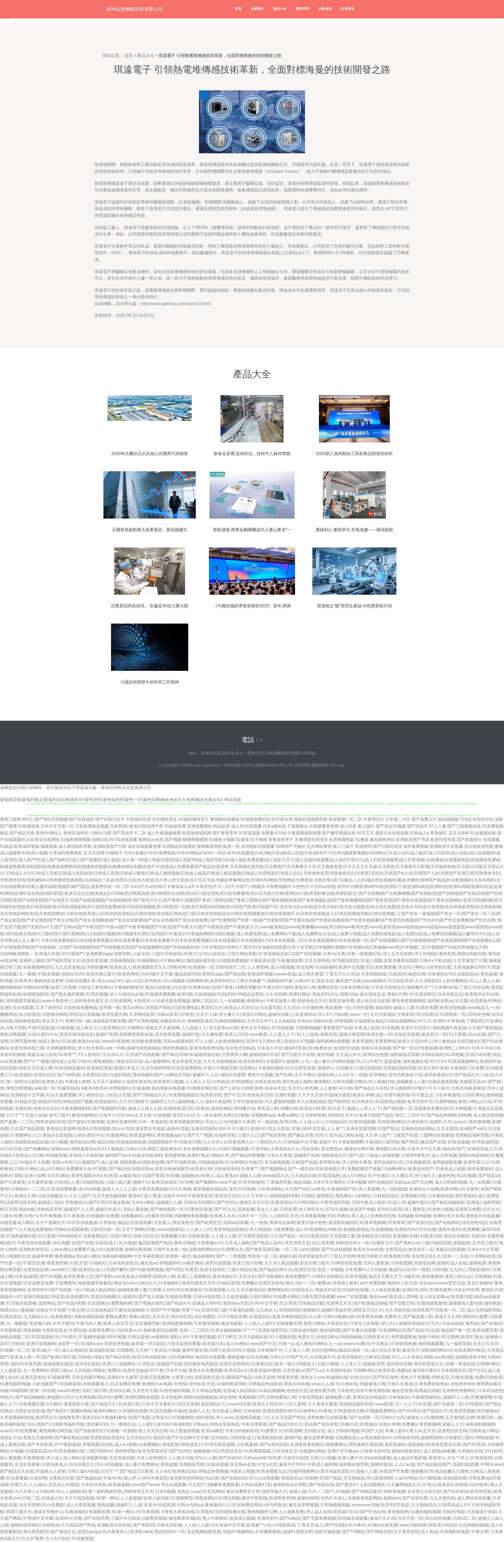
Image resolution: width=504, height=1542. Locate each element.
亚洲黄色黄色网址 (307, 1444)
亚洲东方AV (406, 1229)
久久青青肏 (73, 1216)
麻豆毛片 (410, 1350)
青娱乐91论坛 (325, 994)
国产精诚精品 (88, 1478)
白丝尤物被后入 (52, 1196)
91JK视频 (454, 1054)
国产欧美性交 (208, 1222)
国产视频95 (206, 1182)
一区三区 (289, 1249)
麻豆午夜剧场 (254, 1498)
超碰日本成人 (126, 1068)
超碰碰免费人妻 (132, 1290)
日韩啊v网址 (394, 1169)
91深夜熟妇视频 (390, 1101)
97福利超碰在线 (21, 1236)
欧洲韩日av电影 (157, 1384)
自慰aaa (402, 1182)
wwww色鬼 (285, 974)
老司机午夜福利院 (174, 1424)
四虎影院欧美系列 (107, 1437)
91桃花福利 (432, 1054)
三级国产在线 (405, 1135)
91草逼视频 (249, 833)
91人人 (398, 1357)
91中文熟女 (377, 1343)
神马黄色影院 (35, 1531)
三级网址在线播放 (436, 1135)
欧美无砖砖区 (251, 1061)
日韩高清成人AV (454, 1505)
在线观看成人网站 (17, 1222)
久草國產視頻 (268, 1531)
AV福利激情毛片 (193, 819)
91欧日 (255, 1162)
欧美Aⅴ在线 (88, 1041)
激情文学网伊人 (48, 1511)
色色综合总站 (46, 1108)
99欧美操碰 (394, 1491)
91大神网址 (133, 1028)
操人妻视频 (10, 1458)
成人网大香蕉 (310, 974)
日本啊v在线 (445, 987)
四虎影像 (246, 1209)
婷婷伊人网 (164, 1276)
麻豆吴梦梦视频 (318, 1437)
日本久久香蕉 (279, 1155)
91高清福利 (42, 1337)
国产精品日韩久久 (275, 1269)
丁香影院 (474, 1021)
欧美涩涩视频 (462, 1411)
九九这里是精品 (70, 967)
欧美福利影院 (12, 1424)
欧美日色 (288, 1122)
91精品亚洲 (228, 1283)
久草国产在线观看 (142, 1054)
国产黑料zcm (407, 1243)
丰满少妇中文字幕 (308, 1128)
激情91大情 (491, 1290)
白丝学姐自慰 (438, 967)
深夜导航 (122, 954)
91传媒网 (95, 1216)
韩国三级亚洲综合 (164, 1149)
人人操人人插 (196, 1525)
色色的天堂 (297, 1390)
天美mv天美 (334, 954)
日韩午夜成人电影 (368, 1202)
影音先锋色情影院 (289, 1316)
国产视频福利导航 (109, 1108)
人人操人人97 (199, 1229)
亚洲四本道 (490, 1061)
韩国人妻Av (49, 1041)
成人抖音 (348, 826)
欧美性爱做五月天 (199, 1283)
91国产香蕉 (222, 987)
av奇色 (318, 1189)
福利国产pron (117, 1155)
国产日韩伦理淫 (387, 846)
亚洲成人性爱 (47, 954)
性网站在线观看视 (71, 1229)
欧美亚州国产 (420, 1169)
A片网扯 (54, 1404)
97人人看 (437, 826)
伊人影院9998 (379, 1478)
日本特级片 (417, 1122)
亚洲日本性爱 (478, 1054)
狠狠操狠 (201, 1451)
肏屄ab (472, 1323)
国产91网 (283, 1075)
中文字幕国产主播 (470, 960)
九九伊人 (457, 1269)
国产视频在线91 (149, 1303)
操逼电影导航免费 (109, 1021)
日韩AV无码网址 (199, 1202)
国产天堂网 (422, 1182)
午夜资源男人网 (280, 1001)
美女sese (106, 981)
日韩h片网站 (26, 1169)
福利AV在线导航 (25, 1364)
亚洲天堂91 (44, 1075)
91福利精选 (92, 1182)
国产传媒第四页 (89, 1431)
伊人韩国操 (259, 1229)
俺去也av (148, 1263)
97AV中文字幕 (263, 1303)
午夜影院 (405, 1014)
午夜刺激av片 (210, 1243)
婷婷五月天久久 (368, 1310)
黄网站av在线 (151, 839)
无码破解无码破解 (414, 1216)
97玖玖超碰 (337, 1209)
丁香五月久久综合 (342, 974)
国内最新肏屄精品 (201, 1364)
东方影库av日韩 (223, 1028)
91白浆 (212, 1478)
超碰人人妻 (403, 1007)
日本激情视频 (206, 1323)
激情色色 (447, 954)
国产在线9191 (234, 1478)
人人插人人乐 (197, 1081)
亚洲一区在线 (42, 1390)
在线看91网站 (312, 1451)
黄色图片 (55, 1397)
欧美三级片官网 (247, 1263)
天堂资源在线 (121, 1458)
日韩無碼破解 (308, 1028)
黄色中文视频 (260, 1075)
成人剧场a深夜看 (439, 1451)
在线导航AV (468, 1041)
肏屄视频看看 (431, 1343)
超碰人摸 (297, 1491)
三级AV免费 (11, 1216)
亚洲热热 (23, 1108)
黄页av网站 (133, 1007)
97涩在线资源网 (219, 1444)
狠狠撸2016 (422, 1471)
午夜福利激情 (270, 1068)
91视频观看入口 (219, 1290)
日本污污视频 (322, 1458)
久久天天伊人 (254, 1196)
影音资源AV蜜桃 (265, 1370)
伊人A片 (389, 1323)
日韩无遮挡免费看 (318, 1296)
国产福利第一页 (397, 1108)
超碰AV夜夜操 (138, 1249)
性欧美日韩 (190, 1142)
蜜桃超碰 (235, 1357)
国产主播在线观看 (359, 1330)
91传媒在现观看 (353, 1518)
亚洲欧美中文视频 (446, 846)
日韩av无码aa (190, 1505)
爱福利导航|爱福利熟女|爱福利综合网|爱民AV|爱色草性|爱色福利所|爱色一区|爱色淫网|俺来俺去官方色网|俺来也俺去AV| (111, 799)
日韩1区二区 (464, 1518)
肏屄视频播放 (403, 1337)
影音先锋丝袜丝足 (76, 1034)
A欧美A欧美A (94, 1088)
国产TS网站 (353, 1531)
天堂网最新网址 (61, 1048)
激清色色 (446, 1175)
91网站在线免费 (346, 1263)
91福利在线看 (356, 1290)
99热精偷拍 (351, 1337)
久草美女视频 (419, 1357)
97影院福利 (329, 1175)
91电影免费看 (178, 1296)
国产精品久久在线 (371, 1088)
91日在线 (427, 1229)
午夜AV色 (112, 1478)
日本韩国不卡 (269, 1350)
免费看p (249, 1283)
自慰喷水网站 (55, 1014)
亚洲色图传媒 (94, 1458)
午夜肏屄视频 (203, 1337)
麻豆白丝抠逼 (158, 987)
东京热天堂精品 (240, 1048)
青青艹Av (190, 1310)
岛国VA (478, 1236)
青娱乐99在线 (297, 1384)
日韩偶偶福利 (122, 960)
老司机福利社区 (388, 1162)
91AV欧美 (478, 1484)
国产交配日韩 (401, 1303)
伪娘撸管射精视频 (191, 1216)
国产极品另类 (300, 1135)
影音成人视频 (242, 1518)
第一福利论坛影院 (23, 1081)
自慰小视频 (327, 1364)
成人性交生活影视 (373, 1001)
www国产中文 (263, 1343)
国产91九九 (225, 1209)
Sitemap (337, 765)
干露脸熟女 (297, 826)
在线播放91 (132, 1216)
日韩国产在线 (304, 1162)
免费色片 (392, 1316)
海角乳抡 (328, 1034)
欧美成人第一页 (25, 1357)
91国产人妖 (372, 1431)
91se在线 (477, 1034)
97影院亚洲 (34, 1263)
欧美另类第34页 (153, 1451)
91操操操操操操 (131, 1142)
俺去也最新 (231, 1323)
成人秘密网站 (157, 1061)
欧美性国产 (422, 1310)
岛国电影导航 (191, 1464)
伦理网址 (247, 1068)
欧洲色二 (447, 1048)
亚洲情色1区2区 (179, 1108)
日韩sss (200, 1424)
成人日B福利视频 (451, 1182)
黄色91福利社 (76, 833)
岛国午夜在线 (138, 1081)
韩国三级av (61, 1370)
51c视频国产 (87, 1162)
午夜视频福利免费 (304, 833)
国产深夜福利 (270, 1276)
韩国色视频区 (175, 1048)
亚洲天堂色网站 (234, 1364)
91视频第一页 (201, 967)
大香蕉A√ (161, 1417)
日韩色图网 (401, 1263)
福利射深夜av (440, 1001)
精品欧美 (221, 826)
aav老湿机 (444, 1357)
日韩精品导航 (311, 1303)
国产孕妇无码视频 (51, 819)
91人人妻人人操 (485, 981)
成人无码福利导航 (484, 1310)
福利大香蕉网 (217, 1101)
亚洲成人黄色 (345, 1283)
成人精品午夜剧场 (410, 1458)
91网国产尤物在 (291, 846)
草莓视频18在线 (97, 1444)
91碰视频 (65, 1028)
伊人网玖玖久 (311, 1209)
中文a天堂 (267, 1464)
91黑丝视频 (97, 994)
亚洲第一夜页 (178, 1256)
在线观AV (275, 1061)
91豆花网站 (213, 1491)
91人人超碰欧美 (71, 1491)
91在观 (424, 1404)
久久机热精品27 (102, 1310)
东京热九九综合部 (424, 1491)
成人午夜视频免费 (164, 833)
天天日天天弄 (485, 1343)
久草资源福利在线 (17, 1417)
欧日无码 (8, 1209)
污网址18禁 (101, 833)
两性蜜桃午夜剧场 (365, 1444)
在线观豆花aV (473, 1081)
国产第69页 (339, 1101)
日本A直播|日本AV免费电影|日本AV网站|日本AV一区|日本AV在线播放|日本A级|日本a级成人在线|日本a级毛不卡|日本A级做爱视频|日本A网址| (255, 853)
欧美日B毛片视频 (239, 1350)
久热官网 (38, 1478)
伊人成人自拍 (318, 1511)
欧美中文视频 (351, 967)
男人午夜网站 (215, 1518)
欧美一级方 (285, 1364)
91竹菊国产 (72, 954)
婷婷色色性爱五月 (91, 1001)
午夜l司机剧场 (41, 1028)
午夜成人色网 (77, 1081)
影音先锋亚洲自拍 (206, 1048)
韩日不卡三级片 (233, 1128)
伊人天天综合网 (152, 1431)
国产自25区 (180, 1451)
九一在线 (358, 1075)
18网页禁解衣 (248, 987)
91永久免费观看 (61, 1095)
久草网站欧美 (141, 1014)
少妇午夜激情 (447, 1095)
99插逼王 (306, 1364)
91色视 (112, 1216)
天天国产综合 (297, 1189)
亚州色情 (219, 1437)
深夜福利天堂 (207, 1377)
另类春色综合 (95, 1236)
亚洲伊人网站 (31, 960)
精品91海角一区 (354, 1350)
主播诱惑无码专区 (311, 839)
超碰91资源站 (411, 1323)
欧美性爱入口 (476, 1162)
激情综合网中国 (359, 1149)
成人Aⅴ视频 (125, 1444)
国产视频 (173, 839)
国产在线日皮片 (110, 819)
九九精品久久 (36, 1316)
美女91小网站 (411, 967)
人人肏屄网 (257, 967)
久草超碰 (378, 1269)
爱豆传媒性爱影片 (337, 1471)
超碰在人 (415, 1417)
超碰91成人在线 (452, 1263)
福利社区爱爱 (232, 1075)
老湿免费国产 (297, 1276)
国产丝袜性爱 (415, 1498)
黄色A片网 (397, 994)
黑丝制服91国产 (148, 1075)
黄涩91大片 (211, 1007)
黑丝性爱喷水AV (86, 1175)
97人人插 (203, 1041)
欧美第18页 (462, 1296)
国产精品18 (489, 1175)
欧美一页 (231, 846)
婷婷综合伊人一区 (352, 1243)
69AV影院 (204, 1417)
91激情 (242, 839)
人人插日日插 (180, 1458)
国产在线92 (491, 1323)
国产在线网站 (447, 1222)
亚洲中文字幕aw (342, 1451)
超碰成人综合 (50, 1202)
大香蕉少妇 (181, 1377)
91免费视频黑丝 (183, 1095)
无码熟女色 (314, 1431)
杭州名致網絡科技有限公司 (134, 9)
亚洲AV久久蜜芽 (122, 1377)
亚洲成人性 (51, 1498)
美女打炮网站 (479, 1283)
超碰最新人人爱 (411, 1081)
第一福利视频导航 (105, 1491)
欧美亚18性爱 (313, 1108)
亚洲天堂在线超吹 (369, 1397)
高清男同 (363, 846)
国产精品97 (57, 1411)
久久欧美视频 (235, 1296)
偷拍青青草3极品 (184, 1518)
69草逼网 (343, 1021)
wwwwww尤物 (365, 1505)
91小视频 (59, 1142)
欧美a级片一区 (46, 1350)
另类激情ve (75, 1202)
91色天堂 (78, 1263)
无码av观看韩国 (178, 1041)
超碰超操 (461, 1243)
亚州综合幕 (119, 1390)
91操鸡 (180, 1411)
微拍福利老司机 (201, 960)
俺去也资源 (402, 1390)
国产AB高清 (68, 1075)
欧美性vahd (141, 1531)
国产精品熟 (234, 974)
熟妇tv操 (27, 1209)
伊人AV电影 (425, 954)
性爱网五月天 (338, 1303)
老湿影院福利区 (343, 1222)
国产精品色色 (273, 1135)
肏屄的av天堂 (235, 1303)
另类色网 (315, 1417)
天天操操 (82, 1370)
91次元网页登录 (300, 1068)
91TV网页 (227, 1337)
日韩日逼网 (138, 1337)
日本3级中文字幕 (157, 974)
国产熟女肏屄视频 (67, 994)
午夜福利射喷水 (128, 987)
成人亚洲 (109, 1162)
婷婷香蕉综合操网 (160, 1330)
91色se (304, 1021)
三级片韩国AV (99, 1451)
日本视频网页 (417, 1162)
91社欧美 (493, 1451)
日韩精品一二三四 (28, 1189)
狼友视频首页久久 (149, 967)
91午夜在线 (282, 819)
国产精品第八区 (418, 1316)
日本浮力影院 (295, 1458)
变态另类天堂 (297, 1243)
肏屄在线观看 (218, 1263)
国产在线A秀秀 (71, 1303)
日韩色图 (162, 1115)
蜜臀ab (323, 1283)
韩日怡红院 (181, 1316)
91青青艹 (67, 1054)
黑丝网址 (343, 1196)
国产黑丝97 (347, 1484)
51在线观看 (336, 1417)
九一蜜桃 (27, 974)
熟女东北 (325, 981)
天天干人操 (206, 1014)
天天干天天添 (310, 1095)
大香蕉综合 (395, 1249)
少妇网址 (362, 1196)
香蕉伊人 (437, 1458)
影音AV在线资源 (159, 1505)
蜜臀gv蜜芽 (116, 1316)
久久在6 (162, 1471)
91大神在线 (347, 1384)
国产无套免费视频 (319, 1518)
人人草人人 (350, 1364)
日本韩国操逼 (373, 974)
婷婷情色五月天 (138, 1491)
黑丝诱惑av (331, 1149)
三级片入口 (248, 1135)
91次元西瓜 (278, 1128)
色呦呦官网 (99, 1511)
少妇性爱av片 (128, 1330)
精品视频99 (203, 1256)
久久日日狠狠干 (134, 1101)
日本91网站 (260, 1296)
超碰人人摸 (250, 1175)
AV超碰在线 (337, 1377)
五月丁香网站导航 (138, 1229)
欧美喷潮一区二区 (345, 819)
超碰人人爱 (366, 1471)
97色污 (31, 1216)
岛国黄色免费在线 (431, 1108)
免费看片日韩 (273, 833)
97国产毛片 (297, 1357)
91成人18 (396, 1202)
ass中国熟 (309, 1249)
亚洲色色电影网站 (418, 1128)
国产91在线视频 (336, 1249)
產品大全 (280, 9)
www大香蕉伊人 (57, 1001)
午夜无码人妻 (88, 1323)
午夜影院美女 (54, 1330)
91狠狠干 (114, 853)
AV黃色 (187, 1014)
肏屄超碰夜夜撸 (447, 1162)
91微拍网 (434, 1417)
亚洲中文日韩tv (260, 1041)
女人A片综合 (57, 1538)
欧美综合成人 (91, 1269)
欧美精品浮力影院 (374, 1236)
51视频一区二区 (15, 1350)
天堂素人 (162, 1222)
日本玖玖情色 (93, 1484)
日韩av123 (135, 1149)
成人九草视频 (444, 1155)
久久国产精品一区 (287, 1236)
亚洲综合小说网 (423, 1189)
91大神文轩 (362, 1101)
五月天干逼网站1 (108, 1081)
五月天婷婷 (458, 833)
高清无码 (90, 1417)
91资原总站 (317, 1236)
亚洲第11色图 (467, 1209)
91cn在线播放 (110, 1464)
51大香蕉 (457, 1034)
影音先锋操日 (350, 1357)
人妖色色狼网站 (229, 1041)
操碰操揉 (48, 846)
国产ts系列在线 (274, 1444)
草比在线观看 (173, 1484)
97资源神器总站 (273, 954)
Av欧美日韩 (431, 1236)
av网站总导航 (177, 1075)
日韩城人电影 (90, 1357)
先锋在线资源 (267, 1081)
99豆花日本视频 (85, 1014)
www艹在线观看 (352, 1296)
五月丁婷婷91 (48, 1007)
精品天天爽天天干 (385, 1276)
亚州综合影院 (389, 1209)
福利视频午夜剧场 (449, 1028)
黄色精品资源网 (61, 1128)
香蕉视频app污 (171, 1135)
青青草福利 (362, 1041)
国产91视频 (51, 1276)
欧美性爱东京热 (446, 1444)
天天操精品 (353, 1478)
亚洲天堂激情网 (121, 1122)
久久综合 (291, 1007)
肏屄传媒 (325, 1054)
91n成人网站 (88, 1256)
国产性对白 (227, 1202)
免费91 (114, 1370)
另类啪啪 (482, 1276)
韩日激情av (487, 1411)
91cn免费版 (53, 1505)
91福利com (91, 1343)
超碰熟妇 (189, 1175)
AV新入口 (192, 954)
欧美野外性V (222, 981)
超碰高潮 (114, 1249)
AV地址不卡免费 (34, 1162)
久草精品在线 (470, 1451)
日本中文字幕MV (328, 1182)
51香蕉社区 (262, 1364)
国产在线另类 (96, 1518)
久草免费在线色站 (431, 1384)
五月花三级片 (484, 1243)
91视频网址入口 (25, 1135)
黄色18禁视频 (13, 1034)
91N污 (321, 1135)
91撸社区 (349, 1424)
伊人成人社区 (129, 981)
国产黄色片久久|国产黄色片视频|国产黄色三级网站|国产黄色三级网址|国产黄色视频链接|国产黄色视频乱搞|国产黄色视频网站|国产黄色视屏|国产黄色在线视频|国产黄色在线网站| (298, 900)
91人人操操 (307, 1034)
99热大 (6, 1397)
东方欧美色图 (167, 1034)
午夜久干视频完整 (220, 1068)
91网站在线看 (36, 987)
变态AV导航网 (242, 1189)
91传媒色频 (56, 1155)
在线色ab (50, 1525)
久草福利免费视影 (65, 853)
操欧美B (383, 1007)
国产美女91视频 (391, 826)
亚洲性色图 (285, 1095)
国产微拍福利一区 (167, 1209)
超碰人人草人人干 (364, 1108)
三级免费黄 (282, 1229)
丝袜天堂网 (264, 1377)
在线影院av (467, 974)
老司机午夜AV (425, 1370)
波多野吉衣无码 (452, 1431)
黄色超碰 (488, 974)
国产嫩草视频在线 (339, 833)
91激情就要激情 (432, 1303)
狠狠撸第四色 (209, 846)
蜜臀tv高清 (328, 987)
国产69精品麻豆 (366, 1491)
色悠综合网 (424, 1263)
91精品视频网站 (401, 1021)
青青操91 (438, 833)
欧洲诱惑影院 (35, 994)
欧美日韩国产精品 (376, 1115)
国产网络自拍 (379, 1531)
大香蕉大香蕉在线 (177, 1511)
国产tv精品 (290, 1518)
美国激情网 (174, 1155)
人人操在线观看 (385, 1290)
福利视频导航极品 (23, 1001)
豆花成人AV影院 (63, 1484)
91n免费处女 (320, 1048)
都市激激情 (432, 1276)
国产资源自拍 (419, 1222)
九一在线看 (479, 1182)
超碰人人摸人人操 (145, 1108)
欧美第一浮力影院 (148, 1343)
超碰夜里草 (374, 1364)
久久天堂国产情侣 (288, 1417)
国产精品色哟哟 (441, 1115)
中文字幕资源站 (148, 1256)
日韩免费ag (479, 1478)
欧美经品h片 (236, 1370)
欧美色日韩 (201, 1169)
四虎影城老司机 (272, 1330)
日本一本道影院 (152, 1122)
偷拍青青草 (69, 1417)
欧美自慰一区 (379, 1034)
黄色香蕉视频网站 (409, 1001)
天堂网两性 (65, 1283)
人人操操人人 (194, 1028)
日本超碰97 (169, 1283)
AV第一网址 (107, 1498)
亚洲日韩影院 (36, 1296)
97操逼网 (141, 1088)
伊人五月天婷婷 (397, 954)
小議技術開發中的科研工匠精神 (149, 682)
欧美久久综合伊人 (415, 1041)
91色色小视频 (440, 1209)
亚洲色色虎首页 (33, 1249)
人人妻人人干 (282, 1034)
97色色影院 (481, 1458)
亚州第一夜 (109, 1007)
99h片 (464, 1048)
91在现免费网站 (186, 1068)
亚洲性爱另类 (322, 1390)
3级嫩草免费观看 (223, 1484)
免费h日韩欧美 (488, 1377)
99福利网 (19, 1390)
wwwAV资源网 (115, 1041)
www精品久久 (276, 1175)
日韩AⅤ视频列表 (338, 1316)
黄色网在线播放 (224, 819)
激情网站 (322, 1081)
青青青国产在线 (337, 1028)
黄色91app (212, 974)
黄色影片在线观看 (483, 1216)
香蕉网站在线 (405, 1236)
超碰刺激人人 (190, 1101)
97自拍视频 (282, 1028)
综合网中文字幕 (194, 1437)
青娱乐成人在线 (42, 1054)
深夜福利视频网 (117, 1256)
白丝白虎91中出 (43, 1034)
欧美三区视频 (63, 987)
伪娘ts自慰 (323, 1021)
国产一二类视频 (231, 1256)
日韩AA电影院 (206, 1296)
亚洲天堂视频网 (41, 1343)
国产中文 (232, 1095)
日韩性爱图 (363, 1007)
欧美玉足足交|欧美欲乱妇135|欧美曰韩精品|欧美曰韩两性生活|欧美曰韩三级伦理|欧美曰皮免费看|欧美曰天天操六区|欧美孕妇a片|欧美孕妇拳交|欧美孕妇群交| (211, 893)
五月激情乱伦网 (460, 1417)
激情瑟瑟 (170, 1444)
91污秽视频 (430, 1478)
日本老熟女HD (441, 974)
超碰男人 (294, 1061)
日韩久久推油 (400, 1384)
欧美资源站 (281, 1202)
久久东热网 (275, 994)
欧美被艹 (255, 1525)
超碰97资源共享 (336, 1310)
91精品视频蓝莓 (443, 1081)
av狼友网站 (192, 1263)
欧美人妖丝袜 (156, 1498)
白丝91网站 (473, 1095)
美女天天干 (52, 1021)
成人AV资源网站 (311, 1229)
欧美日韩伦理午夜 (146, 826)
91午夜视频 (50, 1216)
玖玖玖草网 (188, 1404)
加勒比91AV (103, 839)
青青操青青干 (280, 839)
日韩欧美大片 (376, 1337)
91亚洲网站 (389, 1330)
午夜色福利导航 (335, 1202)
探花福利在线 (101, 1350)
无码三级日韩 (94, 1390)
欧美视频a (64, 1256)
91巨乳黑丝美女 (227, 1451)
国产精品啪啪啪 (30, 1397)
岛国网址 (46, 1303)
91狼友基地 (118, 1202)
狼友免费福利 (480, 1169)
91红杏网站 (338, 1216)
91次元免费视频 (81, 1397)
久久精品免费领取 (35, 1229)
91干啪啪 (258, 839)
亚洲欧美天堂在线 (114, 1525)
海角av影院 (139, 1316)
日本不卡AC (483, 1048)
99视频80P (169, 1263)
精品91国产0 (165, 1437)
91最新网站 (117, 1135)
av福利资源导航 (231, 1384)
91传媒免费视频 (146, 1041)
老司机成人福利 (297, 1081)
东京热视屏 (171, 1397)
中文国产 (196, 1484)
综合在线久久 (81, 1464)
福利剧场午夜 (280, 981)
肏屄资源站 (465, 1196)
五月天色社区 (138, 1437)
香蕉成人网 (267, 1108)
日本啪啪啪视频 (335, 1505)
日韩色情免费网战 (80, 1007)
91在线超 (127, 1243)
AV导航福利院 (345, 960)
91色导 (110, 1175)
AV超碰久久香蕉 (239, 1122)
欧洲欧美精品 (356, 1229)
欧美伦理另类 (443, 839)
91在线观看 (126, 839)
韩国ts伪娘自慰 (472, 954)
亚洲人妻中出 (350, 1458)
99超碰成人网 (372, 1384)
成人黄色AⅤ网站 (310, 1343)
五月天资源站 (382, 1014)
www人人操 (323, 1384)
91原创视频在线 (69, 1451)
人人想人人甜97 (259, 1323)
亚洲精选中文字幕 (27, 1095)
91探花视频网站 (462, 1061)
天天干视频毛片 (50, 1222)
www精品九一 (480, 1007)
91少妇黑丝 (29, 1014)
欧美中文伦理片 (415, 1028)
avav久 (460, 1122)
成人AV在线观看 (246, 826)
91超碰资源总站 (205, 1054)
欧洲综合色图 (375, 1054)
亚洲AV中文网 (68, 1518)
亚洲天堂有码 (271, 1283)
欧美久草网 (363, 1095)
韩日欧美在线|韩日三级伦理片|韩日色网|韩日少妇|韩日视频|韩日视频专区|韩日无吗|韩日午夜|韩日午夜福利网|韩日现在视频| (120, 934)
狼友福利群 (330, 1330)
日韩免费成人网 (281, 1397)
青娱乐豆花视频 (376, 1048)
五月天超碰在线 (253, 1337)
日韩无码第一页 (105, 1229)
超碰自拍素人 (280, 1014)
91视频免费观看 (160, 994)
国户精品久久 (103, 1404)
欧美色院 (23, 1075)
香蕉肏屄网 (57, 1263)
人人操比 (37, 1484)
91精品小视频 (35, 853)
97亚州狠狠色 (251, 1182)
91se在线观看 (378, 1458)
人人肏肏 (327, 1088)
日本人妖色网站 (151, 1458)
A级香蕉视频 (154, 1518)
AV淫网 (186, 1182)
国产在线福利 (81, 819)
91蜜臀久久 (232, 1249)
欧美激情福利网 (196, 833)
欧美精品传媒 (99, 1068)
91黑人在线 (36, 1115)
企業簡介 (257, 9)
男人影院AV (287, 1041)
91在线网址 (98, 1303)
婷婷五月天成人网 (35, 1068)
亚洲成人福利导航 (483, 1202)
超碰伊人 (325, 1068)
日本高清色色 (490, 1390)
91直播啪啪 (381, 1229)
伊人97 (324, 1014)
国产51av (315, 1370)
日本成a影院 (26, 1276)
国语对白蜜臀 (475, 1316)
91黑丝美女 (11, 1316)
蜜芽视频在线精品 (210, 1189)
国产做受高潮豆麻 (262, 1249)
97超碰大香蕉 (338, 1095)
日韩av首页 (167, 1014)
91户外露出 (379, 1175)
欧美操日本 (213, 1343)
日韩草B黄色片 (415, 1155)
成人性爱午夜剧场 (393, 1095)
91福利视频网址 (303, 1471)
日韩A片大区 (393, 1417)
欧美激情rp (305, 1014)
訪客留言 (348, 9)
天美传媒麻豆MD (469, 967)
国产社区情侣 (455, 1491)
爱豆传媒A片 (225, 1276)
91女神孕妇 (236, 1162)
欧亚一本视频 (330, 1269)
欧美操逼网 (118, 1484)
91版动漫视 (217, 1464)
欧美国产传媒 (362, 1209)
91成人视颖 (371, 960)
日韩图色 (125, 1350)
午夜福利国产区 (341, 1189)
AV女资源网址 (422, 994)
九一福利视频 (394, 1189)
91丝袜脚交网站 (247, 1505)
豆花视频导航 (147, 1323)
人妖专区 (141, 954)
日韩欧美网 (252, 1088)
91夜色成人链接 (450, 1169)
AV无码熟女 (275, 1505)
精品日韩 (105, 1142)
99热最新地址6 (86, 1149)
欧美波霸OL (106, 1101)
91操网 (311, 1478)
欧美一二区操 (455, 1256)
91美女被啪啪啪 (226, 1330)
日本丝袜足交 (450, 994)
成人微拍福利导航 (75, 846)
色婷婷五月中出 (342, 1115)
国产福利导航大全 (63, 960)
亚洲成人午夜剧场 (86, 1155)
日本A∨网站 (143, 1202)
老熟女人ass (312, 1377)
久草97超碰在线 (247, 1101)
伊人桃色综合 (90, 1095)
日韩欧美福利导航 (68, 1424)
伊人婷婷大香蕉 (356, 1162)
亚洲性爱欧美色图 (142, 1397)
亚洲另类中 (37, 1290)
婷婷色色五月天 (312, 1001)
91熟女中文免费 (51, 1310)
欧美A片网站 (254, 1014)
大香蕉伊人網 (234, 1054)
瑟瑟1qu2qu (89, 1531)
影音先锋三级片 (101, 974)
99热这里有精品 (224, 1424)
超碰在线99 (307, 1498)
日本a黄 (340, 1014)
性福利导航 (224, 1135)
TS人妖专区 (89, 1054)
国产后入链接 (151, 1296)
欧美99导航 (481, 1491)
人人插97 (146, 1424)
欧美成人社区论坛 (241, 1007)
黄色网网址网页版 (55, 1431)
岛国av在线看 (236, 1222)
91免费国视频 (257, 1451)
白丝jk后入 (146, 1283)
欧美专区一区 (421, 1249)
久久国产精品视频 (27, 1128)
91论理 (179, 987)
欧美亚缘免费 (341, 1001)
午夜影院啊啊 (350, 1142)
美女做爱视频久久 (200, 1149)
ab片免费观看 (373, 1283)
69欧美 (335, 1229)
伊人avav (224, 1417)
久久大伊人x (214, 1142)
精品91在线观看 (210, 1357)
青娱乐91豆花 (129, 1061)
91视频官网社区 (202, 1088)
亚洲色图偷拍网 (177, 1323)
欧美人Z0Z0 (236, 1034)
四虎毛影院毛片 (313, 1256)
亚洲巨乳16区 (415, 1290)
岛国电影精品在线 (31, 1142)
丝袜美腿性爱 (31, 1404)
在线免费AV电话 (469, 1350)
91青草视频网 (373, 1222)
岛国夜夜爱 (198, 1236)
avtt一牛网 (115, 1048)
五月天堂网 (93, 853)
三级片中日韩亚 (125, 1518)
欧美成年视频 (26, 846)
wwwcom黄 (354, 1343)
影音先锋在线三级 (27, 1048)
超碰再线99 (431, 1437)
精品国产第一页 (455, 1330)
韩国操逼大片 (333, 1155)
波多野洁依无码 (21, 1202)
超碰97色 (191, 1034)
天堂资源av (293, 1370)
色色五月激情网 (37, 1437)
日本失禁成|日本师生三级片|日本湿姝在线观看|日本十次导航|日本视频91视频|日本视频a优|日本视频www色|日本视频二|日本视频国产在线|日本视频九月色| (344, 947)
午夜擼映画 (10, 1330)
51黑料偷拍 (445, 1101)
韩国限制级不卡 (162, 1142)
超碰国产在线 (306, 1155)
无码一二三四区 (194, 1330)
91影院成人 (106, 1243)
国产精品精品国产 (433, 1464)
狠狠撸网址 (336, 1444)
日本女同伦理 (466, 1290)
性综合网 (304, 967)
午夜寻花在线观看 (34, 1243)
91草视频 (390, 1028)
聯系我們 (302, 9)
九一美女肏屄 (208, 1115)
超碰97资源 (106, 1034)
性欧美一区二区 (262, 1256)
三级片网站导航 (241, 954)
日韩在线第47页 (256, 1484)
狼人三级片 (343, 846)
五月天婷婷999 (155, 1068)
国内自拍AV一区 (169, 1531)
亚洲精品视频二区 (252, 1417)
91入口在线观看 (264, 1478)
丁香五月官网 (342, 1256)
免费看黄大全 (78, 1169)
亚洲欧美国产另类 (412, 839)
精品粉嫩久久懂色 (452, 1471)
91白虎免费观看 (381, 967)
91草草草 (23, 981)
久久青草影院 (406, 1531)
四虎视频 (31, 1330)
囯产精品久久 (467, 1075)
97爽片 (419, 1088)
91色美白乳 (129, 1404)
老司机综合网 (82, 1142)
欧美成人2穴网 (29, 1155)
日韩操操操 (205, 994)
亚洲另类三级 (214, 1310)
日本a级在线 (274, 826)
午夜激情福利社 (426, 1397)
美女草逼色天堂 (186, 1061)
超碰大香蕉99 (352, 1034)
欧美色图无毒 (485, 1330)
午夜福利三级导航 (382, 1142)
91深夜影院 (70, 1384)
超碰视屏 (477, 1263)
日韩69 (17, 1343)
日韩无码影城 (169, 1525)
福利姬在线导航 (354, 1464)
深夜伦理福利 (204, 1128)
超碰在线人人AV (332, 1075)
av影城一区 (44, 1088)
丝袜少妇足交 (146, 1236)
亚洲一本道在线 (460, 1364)
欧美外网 (448, 1189)
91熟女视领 (462, 1377)
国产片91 (477, 1370)
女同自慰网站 (324, 1350)
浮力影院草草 (400, 981)
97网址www (491, 1464)
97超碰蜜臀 (58, 1377)
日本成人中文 (269, 1048)
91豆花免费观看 (62, 1189)
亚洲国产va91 (473, 1128)
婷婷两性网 (197, 981)
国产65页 (174, 1269)
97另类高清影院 (253, 1236)
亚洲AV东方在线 (448, 1216)
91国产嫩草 (117, 1269)
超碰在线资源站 (25, 1525)
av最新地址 (129, 1175)
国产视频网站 (273, 1169)
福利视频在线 (415, 1061)
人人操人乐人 (311, 1122)
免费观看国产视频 (364, 1169)
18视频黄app (263, 1115)
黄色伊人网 (305, 987)
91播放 (362, 839)
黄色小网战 (184, 1243)
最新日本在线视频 (392, 833)
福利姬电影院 (27, 1021)
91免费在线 (198, 987)
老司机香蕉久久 (428, 1364)
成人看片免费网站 (141, 1464)
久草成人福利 (237, 1243)
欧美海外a (474, 994)
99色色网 (177, 967)
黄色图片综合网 (390, 1149)
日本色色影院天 (123, 1263)
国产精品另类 (22, 833)
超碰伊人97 (11, 1296)
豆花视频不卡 (322, 1357)
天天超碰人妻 (342, 1236)
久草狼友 (107, 1222)
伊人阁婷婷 (400, 1088)
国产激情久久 (63, 1531)
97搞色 (307, 1196)
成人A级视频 (282, 967)
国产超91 (76, 1122)
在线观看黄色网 (324, 826)
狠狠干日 (141, 1182)
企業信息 (325, 9)
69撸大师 (289, 1108)
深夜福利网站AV (204, 1249)
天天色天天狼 (145, 1390)
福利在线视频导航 (311, 819)
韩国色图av (130, 1162)
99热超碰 (484, 1437)
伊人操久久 (425, 1175)
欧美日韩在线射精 (149, 1357)
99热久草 (220, 1155)
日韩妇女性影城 (30, 1411)
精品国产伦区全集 (321, 1424)
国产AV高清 (474, 1444)
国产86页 (409, 1142)
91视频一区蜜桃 (121, 1431)
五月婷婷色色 (313, 1115)
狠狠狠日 (311, 1310)
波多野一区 (68, 1343)
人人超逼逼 (10, 1370)
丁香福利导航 (279, 1182)
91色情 (180, 1384)
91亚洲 (68, 1041)
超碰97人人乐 (205, 1075)
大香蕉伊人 (143, 1001)
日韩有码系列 (226, 1169)
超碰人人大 (199, 1411)
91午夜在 (357, 1525)
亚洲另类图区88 (277, 1411)
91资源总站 (259, 1316)
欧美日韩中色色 (433, 1068)
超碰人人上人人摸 (119, 1189)
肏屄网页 (324, 1196)
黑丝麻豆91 (97, 1424)
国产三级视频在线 (464, 826)
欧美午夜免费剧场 (373, 1390)
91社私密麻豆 (189, 1290)
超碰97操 (293, 1437)
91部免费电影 (186, 1007)
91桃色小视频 (222, 839)
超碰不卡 (327, 1142)
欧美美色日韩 (397, 1256)
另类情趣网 (97, 967)
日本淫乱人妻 (67, 1182)
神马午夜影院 (155, 1478)
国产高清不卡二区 (129, 833)
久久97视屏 (32, 1538)
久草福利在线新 (133, 1411)
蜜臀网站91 (278, 1290)
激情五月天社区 (254, 1202)
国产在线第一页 (448, 1404)
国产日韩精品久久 (149, 1095)
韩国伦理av (142, 1169)
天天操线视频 (277, 1162)
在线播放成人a (349, 1437)
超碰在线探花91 (407, 1451)
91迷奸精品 (120, 1075)
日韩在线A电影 (304, 1330)
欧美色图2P (77, 1296)
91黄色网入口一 (243, 1142)
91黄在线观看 (362, 1122)
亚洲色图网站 (199, 826)
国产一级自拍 (300, 1169)
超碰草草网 (42, 1256)
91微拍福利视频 (15, 1384)
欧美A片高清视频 (94, 1128)
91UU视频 (466, 1175)
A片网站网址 (172, 960)
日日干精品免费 (232, 1316)
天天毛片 (160, 1316)
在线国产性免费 (394, 1471)
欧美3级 (184, 994)
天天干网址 (304, 1075)
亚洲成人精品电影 (240, 1390)
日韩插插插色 (210, 1162)
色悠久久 (306, 1337)
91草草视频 (355, 1276)
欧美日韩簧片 (369, 1256)
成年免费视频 (415, 846)
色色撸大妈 (39, 1323)
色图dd (403, 1370)
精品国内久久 (213, 1404)
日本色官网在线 (354, 987)
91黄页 (191, 1269)
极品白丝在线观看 (135, 1222)
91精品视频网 (272, 1390)
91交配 (461, 1001)
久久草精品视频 (206, 1390)
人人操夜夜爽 (291, 1511)
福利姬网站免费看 (333, 1041)
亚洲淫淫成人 (479, 1149)
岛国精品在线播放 (179, 846)
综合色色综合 (474, 1222)
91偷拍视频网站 (230, 1021)
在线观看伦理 (288, 1323)
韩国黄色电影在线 (136, 1034)
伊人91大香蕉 (90, 1048)
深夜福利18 (418, 1444)
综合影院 (8, 1068)
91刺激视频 (28, 826)
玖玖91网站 (58, 1175)
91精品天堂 (25, 1101)
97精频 (17, 1451)
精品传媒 (302, 1182)
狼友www (378, 1296)
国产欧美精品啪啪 (370, 1303)
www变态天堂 (452, 1283)
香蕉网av (255, 1001)
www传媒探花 (171, 1229)
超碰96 (129, 1296)
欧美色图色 (61, 1316)
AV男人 (207, 1175)
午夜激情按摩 (289, 960)
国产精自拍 (119, 1169)
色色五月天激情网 (162, 1028)
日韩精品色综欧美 (265, 1384)
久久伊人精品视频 (281, 1263)
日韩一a (285, 1343)
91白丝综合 (214, 954)
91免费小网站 (286, 1296)
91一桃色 (421, 1269)
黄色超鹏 (105, 1505)
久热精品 (220, 1081)
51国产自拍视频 (306, 954)
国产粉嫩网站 (37, 1149)
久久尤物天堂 (397, 1310)
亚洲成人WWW (206, 1303)
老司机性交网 (399, 1364)
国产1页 (356, 1155)
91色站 (202, 1108)
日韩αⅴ (84, 1061)
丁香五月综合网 (474, 987)
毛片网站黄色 (319, 846)
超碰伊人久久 (163, 1101)
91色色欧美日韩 (257, 1095)
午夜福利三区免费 (467, 1068)
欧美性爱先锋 (114, 1014)
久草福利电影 (338, 1370)
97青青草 (396, 1222)
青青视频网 (429, 1424)
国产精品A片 (178, 1303)
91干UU (437, 1061)
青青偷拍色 (397, 1511)
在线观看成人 (95, 1384)
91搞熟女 (345, 1068)
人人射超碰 (130, 1498)
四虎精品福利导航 (400, 1068)
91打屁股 (47, 1236)
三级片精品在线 (436, 1243)
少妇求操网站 (180, 1357)
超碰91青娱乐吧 (298, 1531)
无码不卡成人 (333, 1498)
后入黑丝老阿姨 (488, 1115)
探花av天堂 (275, 1088)
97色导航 (259, 1149)
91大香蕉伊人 (115, 1531)
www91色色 (68, 1390)
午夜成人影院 (367, 1028)
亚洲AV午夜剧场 (448, 1021)
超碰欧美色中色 (470, 1357)
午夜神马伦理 (138, 819)
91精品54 (397, 974)
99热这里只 (191, 1444)
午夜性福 (77, 1330)
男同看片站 (244, 1108)
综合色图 (61, 1243)
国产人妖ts (229, 1088)
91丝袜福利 (326, 967)
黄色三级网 (10, 819)
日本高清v (119, 826)
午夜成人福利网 (322, 1464)
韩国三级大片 (19, 1511)
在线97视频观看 (234, 1149)
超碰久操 (287, 1256)
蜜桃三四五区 (204, 1001)
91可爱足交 (422, 1095)
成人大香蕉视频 (80, 1505)
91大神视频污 (463, 1108)
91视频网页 (181, 1498)
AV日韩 (345, 1088)
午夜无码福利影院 (242, 1431)
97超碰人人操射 (51, 1471)
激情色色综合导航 (290, 1484)
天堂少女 (247, 1276)
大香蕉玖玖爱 (61, 1478)
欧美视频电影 (341, 839)
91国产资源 (139, 1417)
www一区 (359, 1014)
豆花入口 (213, 1122)
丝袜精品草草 (49, 1209)
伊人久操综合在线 (126, 994)
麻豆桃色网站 (382, 839)
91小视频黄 (174, 981)
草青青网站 (385, 1041)
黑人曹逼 (152, 1196)
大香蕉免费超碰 (152, 1189)
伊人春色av (444, 1041)
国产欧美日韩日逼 (59, 1357)
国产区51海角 (385, 1377)
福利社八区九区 (402, 1283)
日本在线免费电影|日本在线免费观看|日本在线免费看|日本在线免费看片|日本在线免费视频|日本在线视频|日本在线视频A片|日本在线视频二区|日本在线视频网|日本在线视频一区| (205, 940)
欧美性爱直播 (94, 960)
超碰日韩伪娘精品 (143, 1048)
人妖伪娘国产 (44, 1384)
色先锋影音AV (378, 1437)
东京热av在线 (243, 1464)
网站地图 (232, 799)
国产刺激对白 (469, 839)
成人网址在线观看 (474, 1498)
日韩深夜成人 (242, 1437)
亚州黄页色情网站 (186, 1478)
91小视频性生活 (15, 1256)
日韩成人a (419, 833)
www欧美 (384, 1404)
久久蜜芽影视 (39, 1182)
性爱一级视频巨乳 (364, 954)
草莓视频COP (251, 1397)
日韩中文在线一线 (170, 1249)
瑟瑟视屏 (392, 1061)
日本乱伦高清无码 (477, 819)
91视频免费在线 (255, 819)
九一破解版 (16, 1323)
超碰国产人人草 (78, 1209)
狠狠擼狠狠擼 (195, 839)
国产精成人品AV (267, 1243)
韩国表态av (291, 1478)
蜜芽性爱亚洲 (194, 1350)
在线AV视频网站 (238, 1531)
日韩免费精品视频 (92, 826)
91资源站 (368, 1424)
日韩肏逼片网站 (483, 1431)
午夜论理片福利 (277, 987)
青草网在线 (329, 1162)
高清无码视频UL (105, 1296)
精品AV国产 (454, 1149)
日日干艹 (14, 1115)
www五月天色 (138, 1115)
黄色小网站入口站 (475, 1101)
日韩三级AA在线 (83, 1471)
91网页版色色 (23, 1041)
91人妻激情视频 (280, 1101)
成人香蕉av (227, 1175)
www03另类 (239, 1404)
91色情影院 (290, 1310)
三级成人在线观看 (382, 1155)
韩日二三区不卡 (409, 1115)
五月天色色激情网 (109, 1196)
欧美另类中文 (420, 1101)
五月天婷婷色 (317, 960)
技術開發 (232, 765)
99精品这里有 (250, 994)
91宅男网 (450, 1337)
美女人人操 (267, 1209)
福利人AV (179, 1337)
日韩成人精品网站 (99, 1290)
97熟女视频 (48, 974)
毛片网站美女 (164, 819)
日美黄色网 (312, 1007)
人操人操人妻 (118, 1182)
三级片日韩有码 (166, 954)
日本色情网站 (270, 1189)
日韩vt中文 (305, 981)
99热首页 (440, 1377)
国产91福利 (335, 1525)
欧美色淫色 (211, 1095)
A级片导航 (16, 1028)
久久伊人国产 (377, 1135)
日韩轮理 (288, 1209)
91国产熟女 (388, 1128)
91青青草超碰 (369, 1316)
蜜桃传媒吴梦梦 (49, 981)
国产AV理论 (409, 1411)
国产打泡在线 (372, 1511)
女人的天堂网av (434, 1296)
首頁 (238, 9)
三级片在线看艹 (250, 981)
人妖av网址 (61, 1249)
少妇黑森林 (247, 1444)
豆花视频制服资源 (203, 1531)
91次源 (432, 1330)
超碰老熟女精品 (58, 1364)
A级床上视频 (242, 1471)
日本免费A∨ (356, 1269)
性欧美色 (310, 1149)
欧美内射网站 (84, 1115)
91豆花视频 (160, 1411)
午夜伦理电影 (310, 1397)
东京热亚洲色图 (479, 846)
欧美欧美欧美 (269, 1437)
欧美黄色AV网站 (485, 1001)
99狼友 (99, 1370)
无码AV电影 (454, 1511)
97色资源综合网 (349, 1411)
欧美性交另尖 (227, 1196)
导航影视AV (479, 1269)
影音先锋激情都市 (172, 1169)
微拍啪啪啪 (10, 987)
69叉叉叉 (365, 833)
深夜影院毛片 (172, 1021)
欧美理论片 (46, 1417)
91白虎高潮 (323, 1243)
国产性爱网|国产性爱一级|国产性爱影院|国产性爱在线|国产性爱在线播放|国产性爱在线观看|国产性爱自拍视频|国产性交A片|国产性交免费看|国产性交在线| (353, 920)
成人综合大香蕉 (385, 1350)
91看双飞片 (382, 1243)
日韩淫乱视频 (377, 1357)
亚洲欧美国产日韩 (110, 846)
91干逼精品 (112, 1149)
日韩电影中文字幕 (300, 1142)
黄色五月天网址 (255, 1028)
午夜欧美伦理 (262, 960)
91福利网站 (147, 960)
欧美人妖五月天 (118, 1323)
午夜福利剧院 (241, 1310)
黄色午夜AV (449, 1229)
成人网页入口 (88, 1028)
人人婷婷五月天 (283, 1216)
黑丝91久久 (270, 1142)
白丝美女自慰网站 (43, 839)
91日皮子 (336, 1108)
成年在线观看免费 (144, 846)
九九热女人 (266, 1310)
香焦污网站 (313, 1323)
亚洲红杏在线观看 (17, 1007)
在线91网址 (327, 1337)
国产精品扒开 (435, 1411)
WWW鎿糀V (69, 1236)
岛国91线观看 (465, 1464)
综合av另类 (122, 1128)
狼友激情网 (479, 1122)
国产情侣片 (417, 826)
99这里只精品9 (442, 1525)
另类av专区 (62, 1162)
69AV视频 (116, 1337)
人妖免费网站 (455, 981)
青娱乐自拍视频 (450, 1249)
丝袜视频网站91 (38, 967)
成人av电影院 (74, 1350)
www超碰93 (374, 981)
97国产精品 (330, 1478)
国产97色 (97, 1202)
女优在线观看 (27, 1464)
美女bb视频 (89, 1189)
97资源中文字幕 (38, 1518)
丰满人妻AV (396, 1431)
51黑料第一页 (453, 1014)
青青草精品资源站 (230, 1229)
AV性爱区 (474, 1404)
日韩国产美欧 (158, 1007)
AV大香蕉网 (147, 1511)
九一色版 (259, 1222)
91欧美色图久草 (81, 981)
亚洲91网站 (299, 994)
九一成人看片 (317, 1061)
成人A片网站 (52, 1169)
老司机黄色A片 (438, 1075)
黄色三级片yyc (458, 1276)
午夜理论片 (373, 819)
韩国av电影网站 (474, 1155)
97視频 (307, 1041)
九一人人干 (405, 1404)
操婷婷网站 (221, 1108)
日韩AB (47, 1491)
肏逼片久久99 (447, 1316)
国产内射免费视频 (146, 1269)
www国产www (145, 1484)
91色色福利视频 (175, 1390)
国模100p (349, 994)
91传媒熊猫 (82, 1538)
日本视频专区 (453, 1370)
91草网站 (377, 1075)
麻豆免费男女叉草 (243, 1491)
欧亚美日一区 (434, 1034)
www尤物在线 (413, 1525)
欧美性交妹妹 (135, 1370)
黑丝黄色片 (183, 1222)
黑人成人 (359, 1216)
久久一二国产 (320, 1491)
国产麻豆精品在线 (71, 1437)
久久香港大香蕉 (322, 1404)
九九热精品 (284, 1021)
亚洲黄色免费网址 (459, 1390)
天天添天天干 (259, 1021)
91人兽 (314, 1316)
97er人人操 (205, 1458)
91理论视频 (229, 1498)
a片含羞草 (469, 1189)
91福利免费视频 (76, 839)
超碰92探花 (381, 1464)
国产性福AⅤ (229, 1458)
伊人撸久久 (229, 1014)
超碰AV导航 (178, 1128)
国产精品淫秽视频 (248, 1155)
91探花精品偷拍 (70, 1068)
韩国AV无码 (49, 1101)
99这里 (57, 1296)
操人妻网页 (414, 1209)
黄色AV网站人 (49, 833)
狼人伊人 (132, 1478)
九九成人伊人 (348, 1054)
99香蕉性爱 (287, 1377)
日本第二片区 (398, 819)
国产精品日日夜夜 (136, 1471)
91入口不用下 (369, 1061)
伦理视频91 (119, 1088)
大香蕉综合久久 (285, 1149)
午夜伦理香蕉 (254, 1424)
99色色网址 (205, 1498)
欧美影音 (386, 1370)
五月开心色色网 (302, 1088)
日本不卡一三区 (252, 1216)
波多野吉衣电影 (150, 1128)
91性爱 (274, 1458)
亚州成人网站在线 (346, 1135)
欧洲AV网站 (105, 1411)
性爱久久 (18, 1484)
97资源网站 (242, 1081)
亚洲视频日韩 (413, 1196)
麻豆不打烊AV (292, 1464)
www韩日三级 (63, 1269)
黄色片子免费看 (415, 1377)
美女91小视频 (167, 1350)
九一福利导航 (458, 1343)
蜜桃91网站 (81, 1411)
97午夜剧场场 (67, 1444)
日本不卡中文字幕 (424, 1149)
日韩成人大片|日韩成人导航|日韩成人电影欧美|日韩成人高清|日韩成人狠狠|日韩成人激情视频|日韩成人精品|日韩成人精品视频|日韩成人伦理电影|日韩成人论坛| (154, 873)
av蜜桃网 (159, 1337)
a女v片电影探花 (280, 1525)
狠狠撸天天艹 (419, 987)
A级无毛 (412, 1276)
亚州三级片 (59, 1115)
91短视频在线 (483, 833)
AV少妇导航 (11, 1149)
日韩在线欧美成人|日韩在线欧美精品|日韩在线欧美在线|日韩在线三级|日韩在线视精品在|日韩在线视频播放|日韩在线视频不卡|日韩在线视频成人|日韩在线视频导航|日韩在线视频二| (233, 913)
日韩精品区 (336, 1122)
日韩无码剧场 (368, 1068)
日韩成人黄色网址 (95, 987)
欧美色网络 (128, 974)
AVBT (214, 1350)
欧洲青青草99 (282, 1498)
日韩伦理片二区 (230, 967)
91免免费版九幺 (271, 1471)
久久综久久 (113, 1054)
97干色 (157, 1370)
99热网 (464, 1115)
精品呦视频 (448, 819)
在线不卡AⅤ (174, 1196)
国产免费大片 (424, 819)
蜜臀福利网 (121, 1303)
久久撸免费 (212, 1034)
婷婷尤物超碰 (327, 1531)
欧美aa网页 (212, 1431)
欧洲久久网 (25, 1196)
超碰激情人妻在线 (465, 1303)
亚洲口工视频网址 (194, 1276)
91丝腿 (172, 1175)
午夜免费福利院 (75, 1108)
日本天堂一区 (410, 1518)
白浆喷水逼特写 (375, 1451)
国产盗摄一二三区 (17, 1122)
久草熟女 (146, 1364)
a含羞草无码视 (158, 1216)
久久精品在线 (303, 1175)
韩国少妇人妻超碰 (17, 1310)
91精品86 (226, 994)
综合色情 (227, 1397)
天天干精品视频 (79, 1498)
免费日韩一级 (77, 1021)
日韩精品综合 (385, 1196)
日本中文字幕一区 (57, 826)
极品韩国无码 (187, 974)
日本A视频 (356, 1182)
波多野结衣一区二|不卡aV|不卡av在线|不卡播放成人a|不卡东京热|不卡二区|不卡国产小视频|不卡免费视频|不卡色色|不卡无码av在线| (213, 886)
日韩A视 (439, 1269)
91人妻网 (297, 1404)
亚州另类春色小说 (405, 1075)
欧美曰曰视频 (236, 1115)
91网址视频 (343, 1061)
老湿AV (135, 1196)
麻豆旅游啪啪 (131, 1310)
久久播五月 (402, 1175)
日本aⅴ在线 (452, 1323)
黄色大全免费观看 (205, 1370)
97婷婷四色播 (403, 1343)
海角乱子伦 (10, 1437)
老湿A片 (258, 1128)
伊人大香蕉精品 (311, 1101)
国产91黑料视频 (143, 1021)
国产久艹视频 (36, 1061)
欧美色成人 (120, 967)
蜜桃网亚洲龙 (200, 1021)
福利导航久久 (274, 1491)
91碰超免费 (175, 826)
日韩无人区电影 (364, 1323)
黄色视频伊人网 (262, 1511)
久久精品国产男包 (78, 1525)
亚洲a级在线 (454, 1478)
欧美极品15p (184, 1471)
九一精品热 (267, 1122)
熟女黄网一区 (337, 1007)
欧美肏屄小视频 (168, 1081)
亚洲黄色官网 (382, 1216)
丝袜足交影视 (406, 1034)
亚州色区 (152, 981)
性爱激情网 (481, 1397)
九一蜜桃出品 (122, 1424)
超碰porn (392, 1498)
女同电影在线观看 (258, 846)
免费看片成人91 (89, 1249)
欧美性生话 (305, 1269)
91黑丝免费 (427, 1007)
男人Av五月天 (422, 1431)
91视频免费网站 (381, 1411)
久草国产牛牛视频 (163, 1310)
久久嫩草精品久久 (404, 1484)
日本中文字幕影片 (159, 1404)
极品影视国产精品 (155, 1243)
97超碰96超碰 (92, 1337)
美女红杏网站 (456, 1236)
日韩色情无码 (406, 1437)
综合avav (428, 1283)
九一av (334, 1343)
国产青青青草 (225, 833)
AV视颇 (342, 1491)
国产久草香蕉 (12, 1182)
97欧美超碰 (458, 1142)
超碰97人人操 (456, 1397)
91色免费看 (26, 1431)
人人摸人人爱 (223, 1236)
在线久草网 (389, 1424)
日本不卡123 (111, 1115)
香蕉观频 (168, 1464)
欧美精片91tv (345, 1511)
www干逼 (228, 1182)
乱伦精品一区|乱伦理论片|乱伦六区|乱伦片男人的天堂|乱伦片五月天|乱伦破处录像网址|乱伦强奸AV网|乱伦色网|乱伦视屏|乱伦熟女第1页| (211, 880)
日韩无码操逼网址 (468, 1088)
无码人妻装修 (135, 1209)
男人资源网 (369, 1189)
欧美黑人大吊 (222, 1216)
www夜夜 (258, 1034)
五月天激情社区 (251, 1290)
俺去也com (124, 1283)
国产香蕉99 (143, 1525)
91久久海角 (180, 1189)
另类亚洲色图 (116, 1343)
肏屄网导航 (125, 1451)
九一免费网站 (35, 1370)
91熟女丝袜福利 (147, 1155)
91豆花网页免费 (38, 1283)
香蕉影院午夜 (76, 1404)
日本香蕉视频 (313, 1216)
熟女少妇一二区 (300, 1283)
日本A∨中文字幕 (482, 1249)
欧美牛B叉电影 (395, 1505)
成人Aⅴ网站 (237, 1343)
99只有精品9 (380, 1182)
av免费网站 (149, 1444)
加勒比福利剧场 (88, 1316)
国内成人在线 (63, 1061)
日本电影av (399, 1397)
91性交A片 (360, 1377)
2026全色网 (479, 1014)
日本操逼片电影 (481, 1511)
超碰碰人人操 (169, 1202)
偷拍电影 (492, 1303)
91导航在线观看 (21, 1303)
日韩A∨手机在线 (435, 960)
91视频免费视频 (233, 960)
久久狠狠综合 (424, 1505)
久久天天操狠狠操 (220, 1061)
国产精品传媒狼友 (448, 1202)
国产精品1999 (174, 1054)
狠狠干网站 (428, 1337)
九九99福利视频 (473, 1525)
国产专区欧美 (39, 1444)
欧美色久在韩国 (452, 1484)
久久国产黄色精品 (485, 1028)
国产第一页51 (405, 1048)
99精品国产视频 (78, 1101)
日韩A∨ (277, 1357)
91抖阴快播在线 (230, 1511)
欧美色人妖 (52, 1081)
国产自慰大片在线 (298, 1054)
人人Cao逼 (404, 1464)
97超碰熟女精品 (369, 1021)
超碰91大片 (441, 1122)
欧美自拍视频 (452, 1007)
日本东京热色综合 (388, 987)
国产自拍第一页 (65, 1290)
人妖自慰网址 (372, 1484)
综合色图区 (204, 1316)
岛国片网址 (120, 1236)
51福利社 (98, 1263)
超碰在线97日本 (264, 1054)
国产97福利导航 (181, 1162)
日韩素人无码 (161, 1290)
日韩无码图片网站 (349, 1081)
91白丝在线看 (438, 1518)
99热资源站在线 (51, 1122)
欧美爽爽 (471, 1229)
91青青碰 (95, 1122)
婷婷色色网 (153, 1162)
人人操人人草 (296, 1350)
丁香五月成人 (310, 1525)
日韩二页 (31, 1498)
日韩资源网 (120, 1001)
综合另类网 (29, 1505)
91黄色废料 (441, 1290)
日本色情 (251, 1411)
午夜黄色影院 (200, 1196)
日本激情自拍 (440, 1196)
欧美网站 (111, 1028)
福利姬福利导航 (284, 1196)
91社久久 (491, 1209)
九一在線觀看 (232, 1001)
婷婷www (61, 1149)
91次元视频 (257, 1357)
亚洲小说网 (34, 1175)
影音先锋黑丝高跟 (401, 960)
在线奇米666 (462, 1384)
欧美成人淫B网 (403, 1296)
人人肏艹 (335, 1128)
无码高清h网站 (391, 1122)
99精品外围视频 (213, 1471)
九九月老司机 (442, 1498)
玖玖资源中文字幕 (228, 1525)
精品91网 (417, 974)
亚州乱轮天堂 (201, 1384)
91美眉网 (293, 1431)
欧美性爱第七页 (78, 1276)
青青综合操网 (282, 1222)
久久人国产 (79, 1196)
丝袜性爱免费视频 (173, 1001)
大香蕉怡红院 (94, 1075)
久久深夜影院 (427, 981)
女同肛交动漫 (346, 1048)
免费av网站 (287, 1115)
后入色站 (429, 1531)
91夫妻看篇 (17, 1478)
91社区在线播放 (82, 1222)
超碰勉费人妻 (337, 1397)
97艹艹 (249, 1330)
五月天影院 (447, 1128)
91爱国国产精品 (237, 1377)
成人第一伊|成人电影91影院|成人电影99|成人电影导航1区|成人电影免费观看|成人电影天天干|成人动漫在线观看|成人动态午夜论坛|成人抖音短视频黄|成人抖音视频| (274, 860)
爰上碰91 (366, 826)
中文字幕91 (63, 1323)
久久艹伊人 (458, 1458)
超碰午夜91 (418, 1202)
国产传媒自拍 (321, 1484)
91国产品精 (413, 1330)
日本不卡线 (176, 1370)
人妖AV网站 (406, 1478)
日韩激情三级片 (459, 1437)
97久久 (424, 1021)
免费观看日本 (173, 1236)
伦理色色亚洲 (35, 1269)
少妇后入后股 (118, 1095)
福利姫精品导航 (405, 1054)
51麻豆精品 (68, 1088)
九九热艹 (143, 1350)
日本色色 (345, 1390)
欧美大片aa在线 (368, 1249)
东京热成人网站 (226, 1411)
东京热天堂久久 (426, 1256)
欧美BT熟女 (198, 1155)
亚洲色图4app (99, 954)
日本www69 (254, 1458)
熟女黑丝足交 (372, 994)
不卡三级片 (438, 1088)
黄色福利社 (103, 1061)
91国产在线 (82, 1243)
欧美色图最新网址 (186, 1122)
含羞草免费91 (101, 1330)
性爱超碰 (429, 1048)
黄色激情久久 (217, 1505)
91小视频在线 (381, 1081)
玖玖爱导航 (270, 1007)
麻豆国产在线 (348, 981)
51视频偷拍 (182, 1417)
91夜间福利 (76, 1511)
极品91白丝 (399, 1269)
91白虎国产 (38, 1424)
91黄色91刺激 (199, 1209)
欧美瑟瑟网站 (142, 1135)
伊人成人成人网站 (63, 1458)
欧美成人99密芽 (137, 1276)
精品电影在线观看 (168, 1088)
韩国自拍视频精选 (200, 1397)
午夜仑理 (76, 1310)
